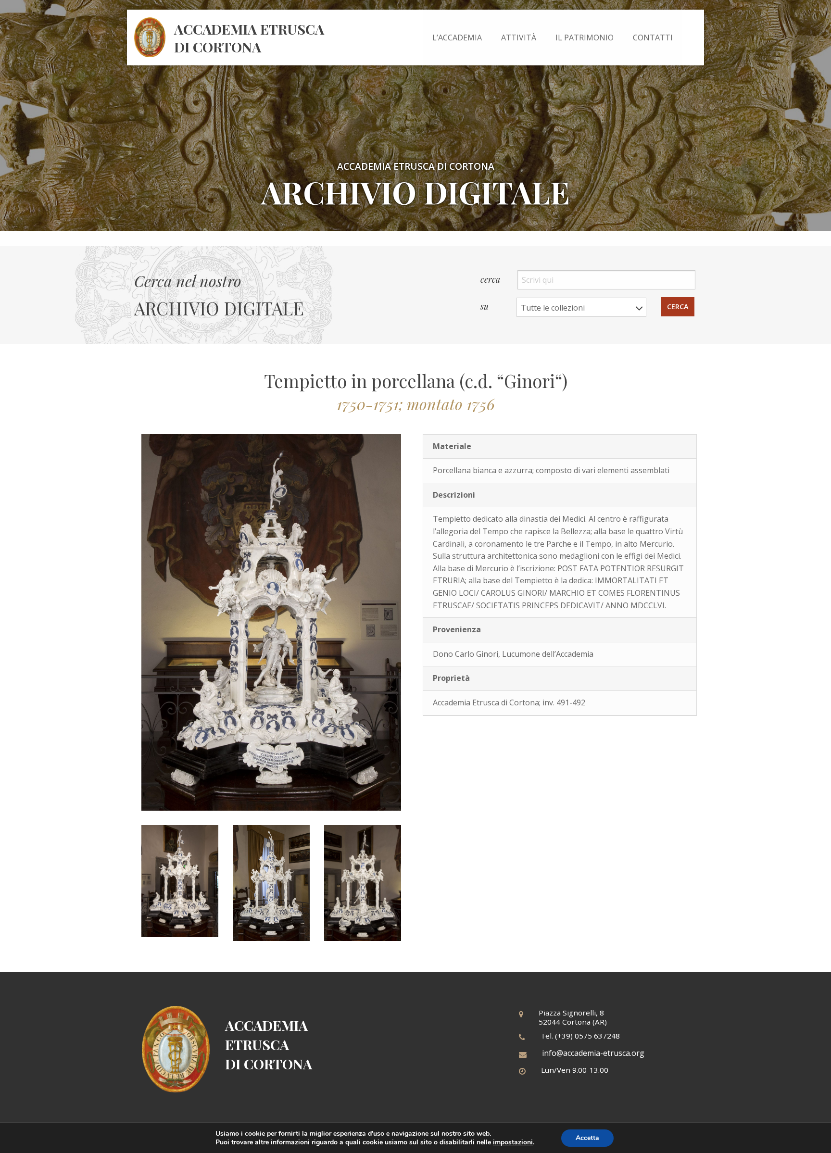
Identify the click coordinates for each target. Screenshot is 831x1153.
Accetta (587, 1137)
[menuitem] (457, 37)
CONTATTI (653, 37)
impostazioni (513, 1142)
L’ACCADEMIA (457, 37)
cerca (491, 279)
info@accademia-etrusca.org (593, 1053)
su (485, 305)
